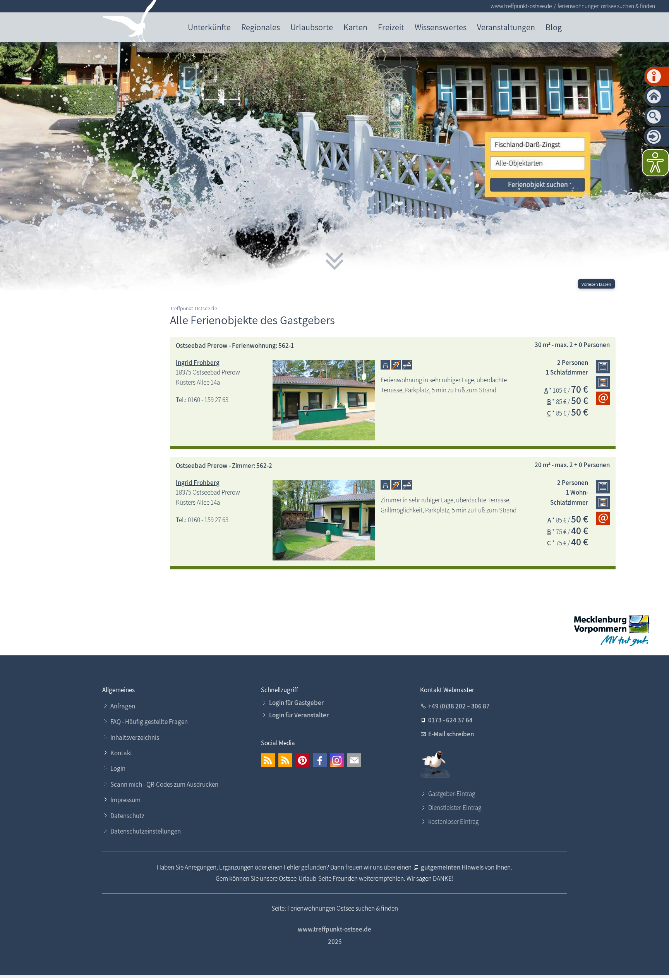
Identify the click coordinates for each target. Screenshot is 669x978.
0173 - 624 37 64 (450, 720)
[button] (268, 760)
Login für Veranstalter (299, 715)
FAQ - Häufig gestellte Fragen (149, 721)
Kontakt (121, 753)
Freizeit (391, 27)
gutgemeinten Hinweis (453, 867)
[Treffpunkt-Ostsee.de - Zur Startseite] (130, 22)
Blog (553, 27)
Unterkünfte (209, 27)
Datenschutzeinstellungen (145, 831)
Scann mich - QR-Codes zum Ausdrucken (164, 784)
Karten (355, 27)
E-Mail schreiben (451, 734)
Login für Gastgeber (296, 702)
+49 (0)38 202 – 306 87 (459, 706)
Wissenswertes (441, 27)
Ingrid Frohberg (198, 362)
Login (117, 768)
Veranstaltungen (506, 27)
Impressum (125, 800)
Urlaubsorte (311, 27)
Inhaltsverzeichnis (134, 737)
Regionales (260, 27)
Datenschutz (127, 815)
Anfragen (122, 706)
